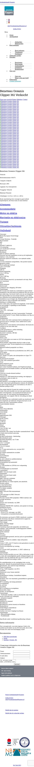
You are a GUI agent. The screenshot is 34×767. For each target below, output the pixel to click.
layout (5, 638)
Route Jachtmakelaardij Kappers (14, 694)
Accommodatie (7, 208)
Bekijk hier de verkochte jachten (14, 713)
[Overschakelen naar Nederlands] (9, 19)
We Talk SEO (17, 765)
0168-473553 (17, 29)
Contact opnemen (15, 81)
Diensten (12, 57)
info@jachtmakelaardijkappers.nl (17, 26)
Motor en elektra (8, 213)
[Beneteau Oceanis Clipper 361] (9, 101)
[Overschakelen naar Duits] (9, 23)
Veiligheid (5, 230)
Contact (25, 99)
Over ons (12, 71)
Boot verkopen (14, 45)
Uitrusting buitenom (10, 226)
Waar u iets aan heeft (21, 78)
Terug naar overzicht (6, 99)
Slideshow (20, 99)
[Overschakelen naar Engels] (9, 21)
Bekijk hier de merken (11, 710)
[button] (17, 32)
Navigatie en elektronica (12, 217)
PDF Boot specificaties (10, 636)
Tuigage (4, 221)
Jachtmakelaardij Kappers (7, 2)
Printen (14, 99)
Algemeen (5, 204)
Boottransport (19, 69)
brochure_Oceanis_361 (10, 640)
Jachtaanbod (14, 36)
